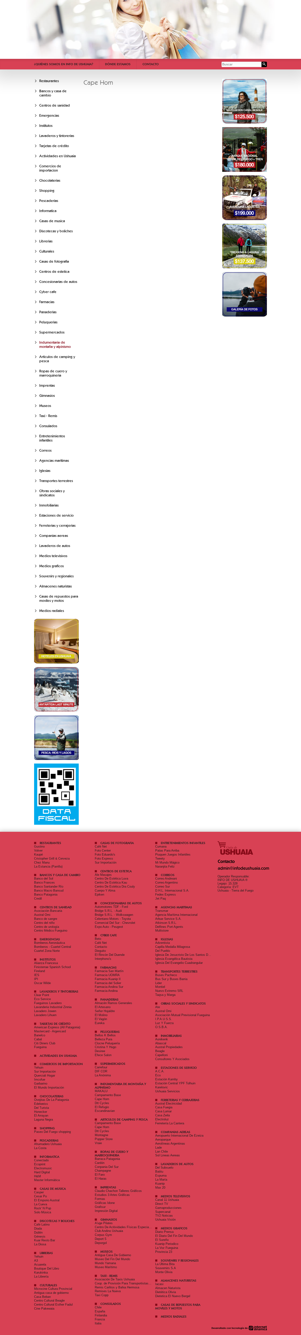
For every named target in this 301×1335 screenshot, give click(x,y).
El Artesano (103, 1007)
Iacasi (159, 1284)
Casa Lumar (163, 1111)
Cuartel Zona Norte (47, 951)
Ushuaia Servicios (167, 1091)
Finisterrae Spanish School (52, 967)
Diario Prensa (164, 1232)
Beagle (160, 1051)
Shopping (46, 191)
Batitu (159, 1171)
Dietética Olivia (165, 1292)
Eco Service (42, 999)
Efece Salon (103, 1055)
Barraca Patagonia (107, 1159)
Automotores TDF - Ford (111, 907)
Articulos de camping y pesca (124, 1119)
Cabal (38, 1039)
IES (36, 975)
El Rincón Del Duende (110, 955)
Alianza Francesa (46, 963)
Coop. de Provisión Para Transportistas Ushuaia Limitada (134, 1283)
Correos (45, 450)
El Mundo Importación (49, 1087)
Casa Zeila (162, 1115)
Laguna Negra (43, 1119)
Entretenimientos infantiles (52, 438)
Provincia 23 (163, 1252)
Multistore (162, 930)
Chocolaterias (49, 180)
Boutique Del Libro (46, 1268)
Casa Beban (42, 1297)
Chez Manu (42, 862)
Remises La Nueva (108, 1291)
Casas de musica (52, 221)
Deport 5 (100, 1239)
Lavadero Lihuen (45, 1015)
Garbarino (40, 1083)
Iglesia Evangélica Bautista (173, 959)
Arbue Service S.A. (168, 919)
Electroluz (162, 1119)
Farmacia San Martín (109, 971)
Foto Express (104, 858)
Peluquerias (48, 322)
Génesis (39, 1236)
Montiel (160, 987)
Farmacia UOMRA (107, 975)
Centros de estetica (54, 271)
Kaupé (38, 854)
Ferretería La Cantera (169, 1123)
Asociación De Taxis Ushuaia (115, 1279)
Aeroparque (163, 1139)
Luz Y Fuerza (164, 1023)
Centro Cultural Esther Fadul (53, 1304)
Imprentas (47, 385)
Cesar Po (40, 1196)
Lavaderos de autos (54, 546)
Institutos (45, 126)
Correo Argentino (166, 882)
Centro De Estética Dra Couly (115, 886)
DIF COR (101, 1071)
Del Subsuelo (164, 1167)
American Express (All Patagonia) (57, 1027)
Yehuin (38, 1067)
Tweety (160, 858)
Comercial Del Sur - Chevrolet (115, 923)
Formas (100, 1199)
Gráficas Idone (105, 1203)
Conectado (41, 1160)
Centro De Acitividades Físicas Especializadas (126, 1227)
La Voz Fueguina (166, 1248)
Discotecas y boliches (56, 231)
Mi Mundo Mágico (167, 862)
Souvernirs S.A (165, 1268)
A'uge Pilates (104, 1223)
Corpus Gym (103, 1235)
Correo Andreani (166, 878)
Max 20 (160, 1187)
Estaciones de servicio (56, 515)
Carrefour (101, 1067)
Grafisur (100, 1207)
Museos (45, 406)
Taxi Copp (101, 1295)
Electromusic (43, 1168)
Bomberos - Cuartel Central (52, 947)
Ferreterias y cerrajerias (57, 525)
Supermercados (51, 332)
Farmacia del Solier (108, 983)
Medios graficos (51, 566)
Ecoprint (39, 1164)
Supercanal (162, 1212)
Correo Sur (162, 886)
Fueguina (40, 1047)
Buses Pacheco (166, 975)
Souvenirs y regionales (56, 576)
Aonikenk (161, 1039)
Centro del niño (44, 923)
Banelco (39, 1035)
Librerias (45, 241)
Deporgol (101, 1243)
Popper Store (104, 1139)
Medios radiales (51, 611)
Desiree (100, 1051)
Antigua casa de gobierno (51, 1293)
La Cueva (40, 1204)
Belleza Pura (103, 1039)
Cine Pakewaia (44, 1308)
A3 (36, 1260)
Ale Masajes (103, 875)
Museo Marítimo (106, 1267)
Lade (158, 1147)
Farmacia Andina (106, 991)
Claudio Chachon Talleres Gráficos (118, 1191)
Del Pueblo (162, 951)
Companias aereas (53, 536)
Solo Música (42, 1212)
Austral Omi (42, 915)
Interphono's (103, 959)
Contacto (151, 64)
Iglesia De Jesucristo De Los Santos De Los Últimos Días (194, 955)
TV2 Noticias (164, 1215)
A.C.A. (159, 1071)
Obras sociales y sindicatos (52, 493)
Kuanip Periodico (166, 1244)
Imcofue (39, 1079)
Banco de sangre (45, 919)
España (100, 1311)
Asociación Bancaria (48, 911)
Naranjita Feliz (165, 866)
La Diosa (40, 1244)
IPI (36, 979)
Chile (98, 1307)
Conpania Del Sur (107, 1167)
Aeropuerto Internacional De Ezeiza (179, 1135)
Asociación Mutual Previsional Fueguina (182, 1015)
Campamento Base (108, 1095)
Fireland (39, 971)
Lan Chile (161, 1151)
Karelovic (161, 1087)
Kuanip (160, 1183)
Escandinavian (105, 1111)
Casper (39, 1192)
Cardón (99, 1163)
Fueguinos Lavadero (48, 1003)
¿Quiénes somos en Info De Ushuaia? (63, 64)
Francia (100, 1319)
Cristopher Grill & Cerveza (52, 858)
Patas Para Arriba (167, 850)
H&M (37, 1176)
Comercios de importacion (50, 168)
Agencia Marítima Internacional (176, 915)
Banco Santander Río (48, 886)
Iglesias (44, 471)
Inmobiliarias (49, 505)
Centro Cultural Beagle (49, 1300)
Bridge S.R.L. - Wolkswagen (114, 915)
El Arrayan (41, 1115)
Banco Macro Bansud (48, 890)
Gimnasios (47, 396)
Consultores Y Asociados (172, 1059)
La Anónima (103, 1075)
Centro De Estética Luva (111, 878)
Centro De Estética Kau (111, 882)
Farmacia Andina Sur (109, 987)
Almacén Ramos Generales (113, 1003)
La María (161, 1179)
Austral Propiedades (169, 1047)
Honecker (40, 1112)
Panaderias (47, 312)
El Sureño (162, 1240)
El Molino (101, 1015)
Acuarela (40, 1264)
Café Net (101, 846)
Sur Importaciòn (45, 1071)
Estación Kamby (166, 1079)
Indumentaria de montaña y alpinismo (55, 344)
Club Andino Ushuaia (109, 1231)
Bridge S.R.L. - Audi (108, 911)
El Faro (100, 1174)
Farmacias (46, 302)
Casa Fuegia (163, 1107)
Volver (38, 850)
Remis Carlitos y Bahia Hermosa (117, 1287)
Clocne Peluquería (107, 1043)
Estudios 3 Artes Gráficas (112, 1195)
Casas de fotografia (54, 261)
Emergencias (49, 115)
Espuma (160, 1175)
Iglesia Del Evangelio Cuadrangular (179, 963)
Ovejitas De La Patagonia (51, 1100)
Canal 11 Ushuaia (167, 1200)
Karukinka (41, 1272)
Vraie (98, 1143)
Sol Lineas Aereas (167, 1155)
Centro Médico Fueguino (50, 930)
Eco (158, 1075)
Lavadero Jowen (45, 1011)
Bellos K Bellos (105, 1035)
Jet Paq (160, 898)
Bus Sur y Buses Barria (171, 979)
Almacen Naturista (167, 1288)
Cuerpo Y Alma (105, 890)
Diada (38, 1228)
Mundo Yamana (105, 1263)
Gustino (39, 846)
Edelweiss (41, 1104)
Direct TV (161, 1204)
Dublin (38, 1232)
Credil (38, 898)
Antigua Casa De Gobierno (113, 1255)
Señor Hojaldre (105, 1011)
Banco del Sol (43, 878)
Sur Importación (105, 862)
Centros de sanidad (54, 105)
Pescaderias (48, 201)
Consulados (48, 426)
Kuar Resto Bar (44, 1240)
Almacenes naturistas (55, 586)
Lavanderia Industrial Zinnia (52, 1007)
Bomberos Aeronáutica (49, 943)
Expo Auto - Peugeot (109, 927)
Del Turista (41, 1108)
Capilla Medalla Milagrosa (172, 947)
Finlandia (101, 1315)
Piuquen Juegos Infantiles (172, 854)
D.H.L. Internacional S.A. (172, 890)
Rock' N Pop (42, 1208)
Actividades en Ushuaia (57, 156)
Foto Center (103, 850)
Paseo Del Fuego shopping (52, 1132)
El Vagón (101, 1019)
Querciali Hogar (44, 1075)
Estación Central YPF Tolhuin (175, 1083)
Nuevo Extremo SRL (169, 991)
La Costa (40, 1148)
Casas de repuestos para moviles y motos (58, 598)
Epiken (99, 894)
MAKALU (101, 1091)
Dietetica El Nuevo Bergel (172, 1296)
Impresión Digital (106, 1211)
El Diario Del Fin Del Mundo (174, 1236)
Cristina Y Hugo (105, 1047)
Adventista (162, 943)
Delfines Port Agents (169, 927)
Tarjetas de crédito (54, 146)
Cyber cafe (47, 292)
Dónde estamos (118, 64)
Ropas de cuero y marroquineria (53, 373)
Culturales (46, 251)
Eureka (99, 1023)
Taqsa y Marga (165, 995)
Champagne (103, 1170)
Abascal (160, 1043)
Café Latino (42, 1224)
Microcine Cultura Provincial (53, 1289)
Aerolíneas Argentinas (170, 1143)
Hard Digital (42, 1172)
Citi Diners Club (44, 1043)
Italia (98, 1323)
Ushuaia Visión (165, 1219)
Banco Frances (44, 882)
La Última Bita (164, 1264)
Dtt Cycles (102, 1103)
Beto (98, 939)
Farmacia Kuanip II (108, 979)
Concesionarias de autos (58, 282)
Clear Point (41, 995)
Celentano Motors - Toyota (113, 919)
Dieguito (100, 951)
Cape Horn (102, 1099)
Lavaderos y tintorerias (56, 136)
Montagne (101, 1135)
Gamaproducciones (168, 1208)
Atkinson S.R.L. (166, 923)
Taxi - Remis (48, 416)
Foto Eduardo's (105, 854)
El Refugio (102, 1107)
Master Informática (47, 1180)
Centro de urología (46, 927)
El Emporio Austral (46, 1200)
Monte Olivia (163, 1272)
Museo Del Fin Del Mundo (112, 1259)
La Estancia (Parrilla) (48, 866)
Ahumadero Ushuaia (48, 1144)
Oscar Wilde (42, 983)
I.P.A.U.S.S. (163, 1019)
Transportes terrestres (56, 481)
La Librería (41, 1276)
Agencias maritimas (54, 460)
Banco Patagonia (45, 894)
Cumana (160, 846)
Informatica (47, 211)
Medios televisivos (53, 556)
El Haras (101, 1178)
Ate (157, 1007)
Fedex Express (165, 894)
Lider (158, 983)
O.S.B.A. (161, 1027)
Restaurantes (49, 81)
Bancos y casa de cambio (60, 875)
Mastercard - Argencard (50, 1031)
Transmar (161, 911)
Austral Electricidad (168, 1103)
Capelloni (161, 1055)
